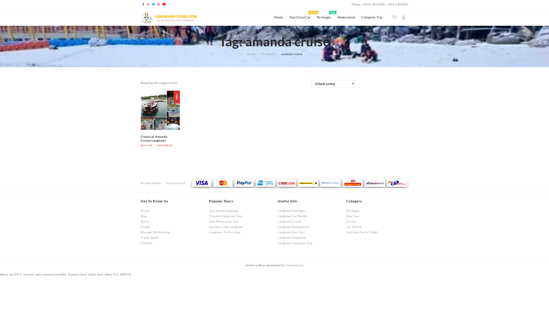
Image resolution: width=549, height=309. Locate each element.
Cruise (351, 221)
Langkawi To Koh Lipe (224, 232)
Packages (353, 210)
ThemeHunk (294, 265)
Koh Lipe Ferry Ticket (362, 232)
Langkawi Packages (291, 210)
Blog (144, 216)
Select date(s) (150, 150)
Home (145, 210)
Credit (145, 227)
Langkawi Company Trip (295, 243)
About (145, 221)
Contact (146, 243)
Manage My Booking (155, 232)
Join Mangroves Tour (224, 221)
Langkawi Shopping (291, 237)
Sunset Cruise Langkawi (226, 227)
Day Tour (353, 216)
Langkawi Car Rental (292, 216)
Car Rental (354, 227)
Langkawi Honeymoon (294, 227)
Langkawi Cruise (290, 221)
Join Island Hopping (223, 210)
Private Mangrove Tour (226, 216)
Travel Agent (150, 237)
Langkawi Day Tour (291, 232)
